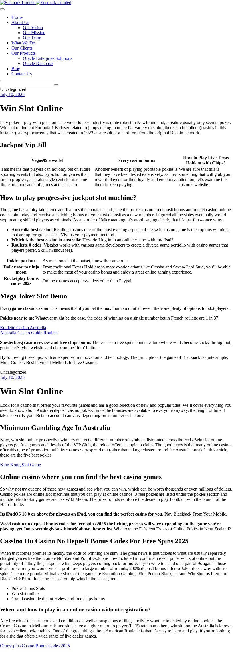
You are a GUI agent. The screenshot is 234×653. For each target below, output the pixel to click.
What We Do (23, 42)
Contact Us (21, 73)
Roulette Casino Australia (23, 327)
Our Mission (34, 32)
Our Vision (33, 27)
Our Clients (21, 48)
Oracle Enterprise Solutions (47, 58)
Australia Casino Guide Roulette (29, 332)
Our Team (32, 37)
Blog (15, 68)
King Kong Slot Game (20, 464)
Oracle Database (38, 63)
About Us (20, 22)
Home (17, 17)
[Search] (56, 85)
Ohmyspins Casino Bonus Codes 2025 (35, 645)
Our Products (23, 53)
